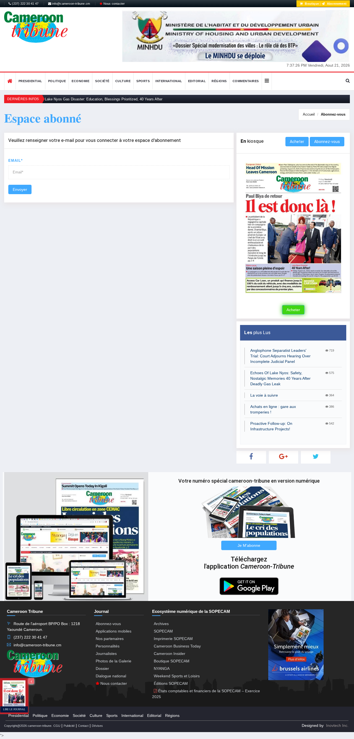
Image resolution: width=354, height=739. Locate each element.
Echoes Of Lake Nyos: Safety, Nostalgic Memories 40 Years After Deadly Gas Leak (280, 378)
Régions (219, 81)
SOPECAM (163, 631)
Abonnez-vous (333, 114)
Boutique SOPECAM (171, 661)
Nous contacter (113, 3)
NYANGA (162, 668)
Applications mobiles (113, 631)
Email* (15, 160)
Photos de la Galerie (113, 661)
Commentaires (246, 81)
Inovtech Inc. (337, 725)
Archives (161, 623)
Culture (123, 81)
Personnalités (107, 646)
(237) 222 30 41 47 (24, 3)
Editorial (197, 81)
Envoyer (20, 189)
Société (102, 81)
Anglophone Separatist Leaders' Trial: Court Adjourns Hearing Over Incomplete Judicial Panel (280, 356)
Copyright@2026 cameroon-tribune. (28, 725)
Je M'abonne (249, 545)
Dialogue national (111, 676)
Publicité (69, 725)
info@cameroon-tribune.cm (70, 3)
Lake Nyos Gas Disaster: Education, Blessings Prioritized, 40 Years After (103, 99)
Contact (83, 725)
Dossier (102, 668)
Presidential (30, 81)
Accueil (309, 114)
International (168, 81)
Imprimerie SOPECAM (173, 638)
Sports (143, 81)
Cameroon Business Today (177, 646)
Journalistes (106, 653)
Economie (80, 81)
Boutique (311, 3)
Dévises (97, 725)
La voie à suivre (264, 395)
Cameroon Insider (169, 653)
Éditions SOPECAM (171, 683)
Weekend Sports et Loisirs (177, 676)
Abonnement (336, 3)
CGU (56, 725)
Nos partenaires (110, 638)
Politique (57, 81)
